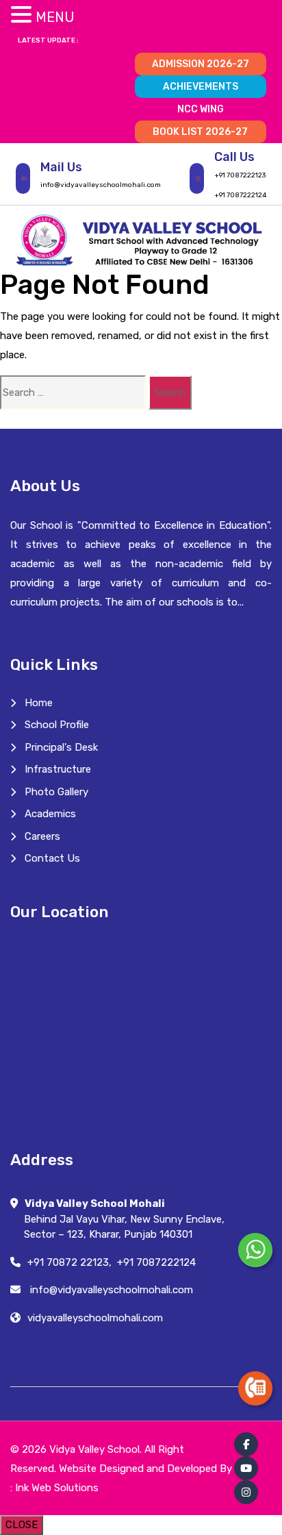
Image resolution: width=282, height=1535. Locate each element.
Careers (42, 836)
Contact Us (52, 858)
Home (39, 703)
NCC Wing (200, 109)
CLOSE (21, 1525)
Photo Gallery (56, 792)
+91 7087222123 (240, 175)
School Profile (57, 725)
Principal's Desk (61, 747)
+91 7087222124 (240, 195)
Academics (50, 814)
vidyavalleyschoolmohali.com (95, 1318)
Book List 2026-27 (200, 132)
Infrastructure (58, 769)
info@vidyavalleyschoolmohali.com (100, 185)
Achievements (200, 86)
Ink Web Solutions (57, 1488)
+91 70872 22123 (68, 1262)
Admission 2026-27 (200, 64)
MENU (55, 17)
